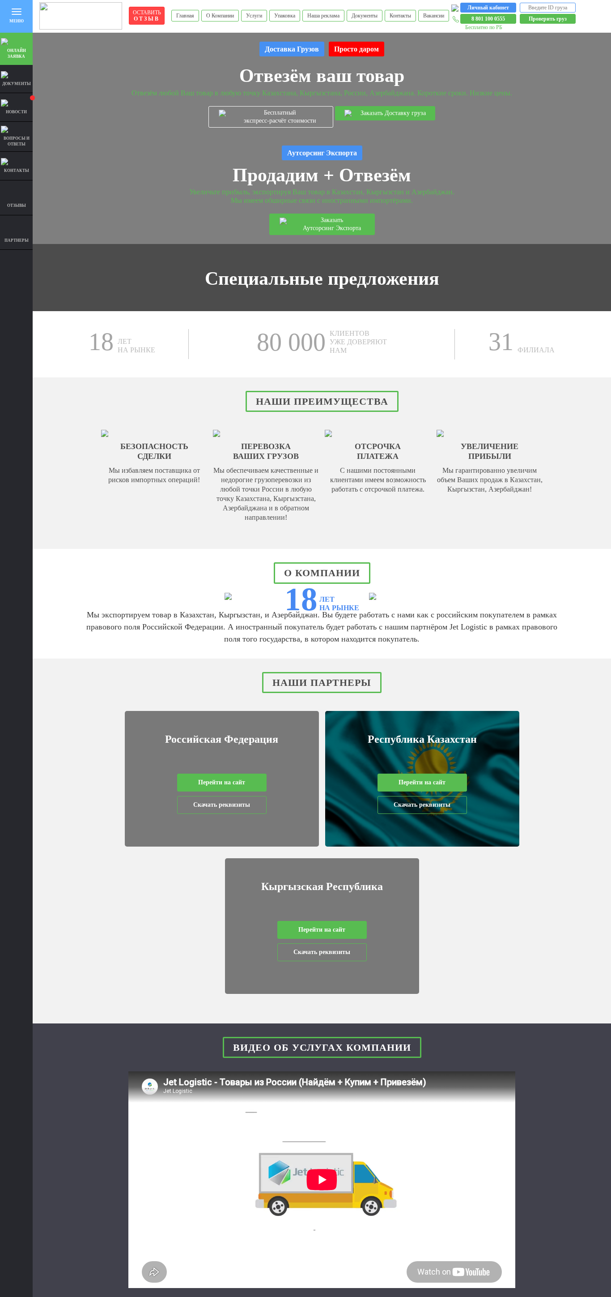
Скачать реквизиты (221, 804)
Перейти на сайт (221, 782)
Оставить (147, 15)
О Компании (220, 16)
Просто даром (356, 49)
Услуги (254, 16)
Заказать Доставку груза (393, 113)
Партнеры (16, 240)
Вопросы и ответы (17, 141)
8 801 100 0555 (488, 19)
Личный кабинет (488, 7)
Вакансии (433, 16)
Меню (16, 21)
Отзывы (16, 205)
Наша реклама (323, 16)
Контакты (400, 16)
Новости (16, 112)
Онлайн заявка (16, 53)
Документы (365, 16)
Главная (185, 16)
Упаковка (284, 16)
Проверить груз (548, 19)
